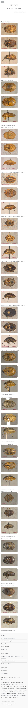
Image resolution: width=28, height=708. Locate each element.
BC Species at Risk (5, 646)
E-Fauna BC (3, 643)
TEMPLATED (9, 704)
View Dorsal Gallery (19, 12)
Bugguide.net (4, 649)
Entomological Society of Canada (8, 638)
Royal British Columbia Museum (8, 661)
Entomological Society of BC (7, 641)
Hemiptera (14, 5)
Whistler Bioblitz (4, 673)
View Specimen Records (8, 125)
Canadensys (4, 670)
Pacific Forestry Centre (6, 663)
